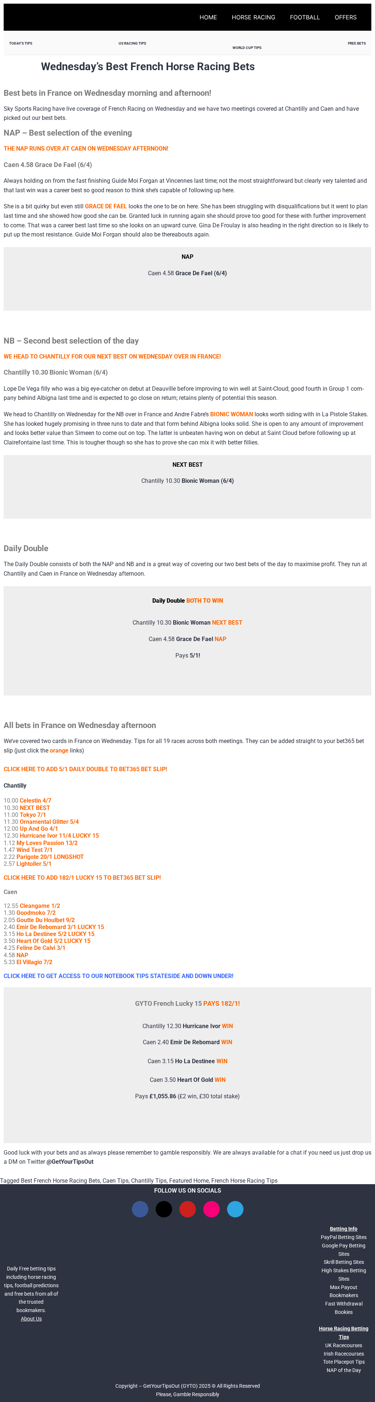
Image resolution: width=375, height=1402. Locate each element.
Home (208, 17)
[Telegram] (235, 1209)
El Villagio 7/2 (34, 962)
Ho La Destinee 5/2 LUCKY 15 (55, 934)
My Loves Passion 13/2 (47, 843)
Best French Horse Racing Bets (60, 1180)
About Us (31, 1319)
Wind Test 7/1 (34, 849)
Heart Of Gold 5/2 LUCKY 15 (53, 940)
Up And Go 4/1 (39, 828)
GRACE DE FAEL (106, 206)
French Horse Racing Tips (244, 1180)
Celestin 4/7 (35, 800)
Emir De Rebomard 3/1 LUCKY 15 (60, 927)
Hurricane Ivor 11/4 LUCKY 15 (59, 835)
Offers (346, 17)
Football (305, 17)
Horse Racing (253, 17)
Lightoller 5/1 (34, 863)
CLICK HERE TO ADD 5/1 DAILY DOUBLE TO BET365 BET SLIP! (85, 769)
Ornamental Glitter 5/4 (49, 821)
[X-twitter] (164, 1209)
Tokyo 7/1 (33, 814)
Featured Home (189, 1180)
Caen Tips (116, 1180)
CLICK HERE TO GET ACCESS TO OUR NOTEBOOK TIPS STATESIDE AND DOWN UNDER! (118, 976)
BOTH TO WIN (204, 600)
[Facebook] (140, 1209)
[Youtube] (187, 1209)
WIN (227, 1026)
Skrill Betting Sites (344, 1262)
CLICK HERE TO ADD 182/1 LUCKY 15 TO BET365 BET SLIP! (82, 877)
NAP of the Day (344, 1370)
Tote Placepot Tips (344, 1362)
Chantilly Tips (149, 1180)
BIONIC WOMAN (231, 414)
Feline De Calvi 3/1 (41, 947)
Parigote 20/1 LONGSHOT (50, 856)
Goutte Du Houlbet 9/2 (46, 920)
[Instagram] (211, 1209)
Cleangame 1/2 (40, 905)
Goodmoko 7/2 (36, 912)
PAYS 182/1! (221, 1003)
